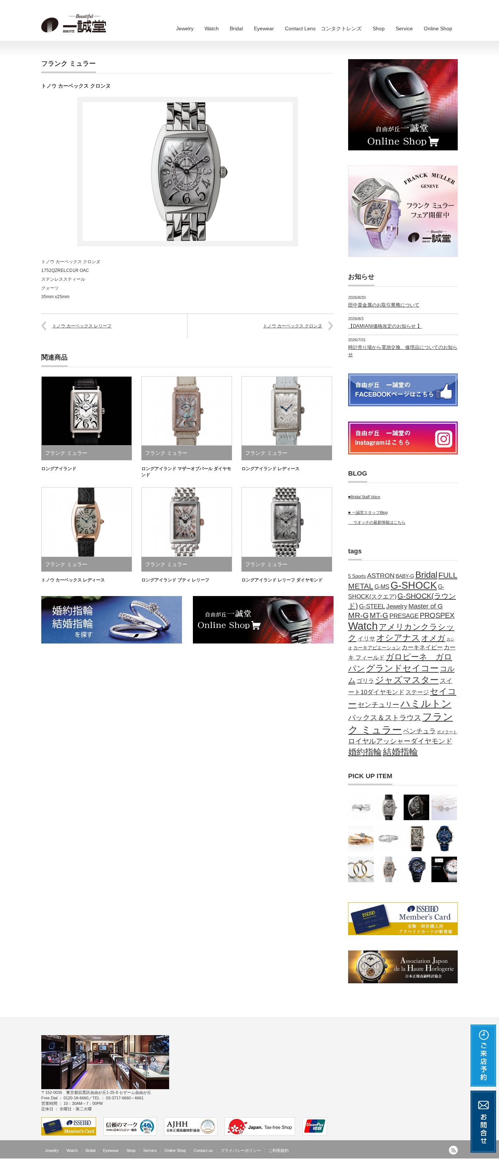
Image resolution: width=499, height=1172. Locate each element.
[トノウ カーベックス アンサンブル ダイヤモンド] (388, 807)
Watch (212, 28)
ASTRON (381, 575)
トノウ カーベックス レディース (73, 580)
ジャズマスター (407, 680)
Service (404, 28)
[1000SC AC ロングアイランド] (416, 838)
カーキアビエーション (377, 647)
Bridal (236, 28)
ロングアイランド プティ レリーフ (175, 580)
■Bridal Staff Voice (364, 497)
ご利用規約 (278, 1150)
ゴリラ (365, 680)
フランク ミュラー (68, 63)
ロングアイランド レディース (270, 468)
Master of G (425, 606)
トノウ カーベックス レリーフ (81, 325)
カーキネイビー (422, 647)
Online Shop (438, 28)
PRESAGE (404, 615)
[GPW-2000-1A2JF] (416, 869)
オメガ (433, 638)
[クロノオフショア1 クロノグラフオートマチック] (444, 838)
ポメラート (447, 732)
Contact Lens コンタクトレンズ (323, 28)
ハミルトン (426, 703)
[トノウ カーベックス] (416, 807)
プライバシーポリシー (241, 1150)
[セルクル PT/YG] (361, 869)
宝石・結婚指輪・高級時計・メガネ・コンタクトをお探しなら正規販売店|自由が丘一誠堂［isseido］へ (356, 1166)
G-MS (381, 587)
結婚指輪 (400, 752)
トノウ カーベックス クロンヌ (292, 325)
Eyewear (264, 28)
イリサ (366, 638)
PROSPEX (437, 615)
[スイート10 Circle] (388, 838)
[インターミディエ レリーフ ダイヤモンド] (388, 869)
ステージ (417, 692)
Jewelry (185, 28)
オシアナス (398, 637)
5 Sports (357, 576)
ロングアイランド (58, 468)
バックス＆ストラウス (384, 718)
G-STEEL (372, 606)
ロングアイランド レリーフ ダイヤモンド (282, 580)
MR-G (358, 615)
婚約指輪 (365, 752)
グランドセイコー (402, 668)
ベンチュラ (419, 731)
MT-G (379, 615)
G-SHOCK (414, 585)
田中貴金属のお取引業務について (383, 305)
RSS (453, 1150)
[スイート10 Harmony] (361, 807)
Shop (379, 28)
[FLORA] (444, 807)
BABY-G (405, 576)
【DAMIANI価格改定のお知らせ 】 (385, 326)
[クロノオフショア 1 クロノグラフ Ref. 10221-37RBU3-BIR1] (444, 869)
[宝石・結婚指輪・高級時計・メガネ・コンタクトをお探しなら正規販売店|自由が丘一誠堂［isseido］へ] (76, 24)
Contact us (203, 1150)
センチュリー (378, 704)
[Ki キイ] (361, 838)
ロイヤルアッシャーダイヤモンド (400, 741)
